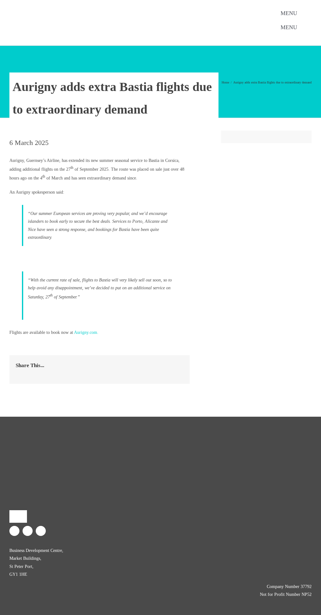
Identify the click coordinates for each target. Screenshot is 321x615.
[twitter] (84, 37)
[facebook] (74, 37)
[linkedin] (94, 37)
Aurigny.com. (86, 332)
